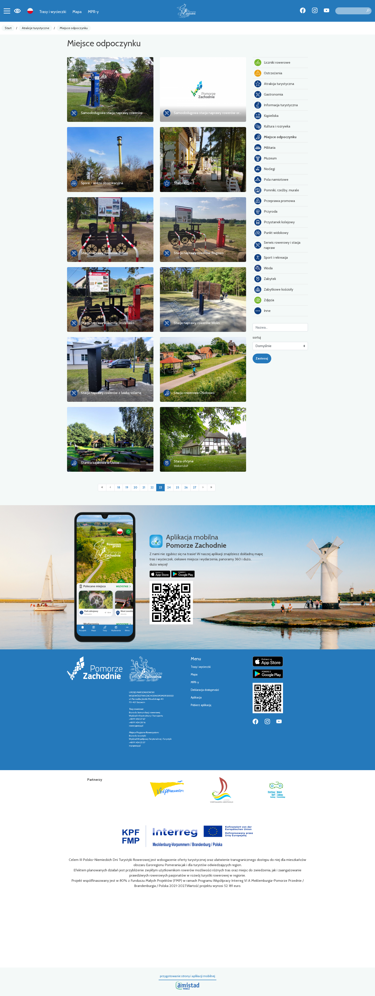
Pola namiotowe (276, 179)
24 (169, 487)
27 (194, 487)
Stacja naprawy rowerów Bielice (104, 253)
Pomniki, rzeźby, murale (281, 190)
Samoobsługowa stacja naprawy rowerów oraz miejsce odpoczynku (224, 113)
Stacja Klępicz (184, 183)
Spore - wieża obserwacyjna (102, 183)
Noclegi (269, 169)
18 (118, 487)
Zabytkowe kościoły (278, 289)
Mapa (77, 11)
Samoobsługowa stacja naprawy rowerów (112, 113)
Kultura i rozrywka (277, 126)
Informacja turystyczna (281, 105)
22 (152, 487)
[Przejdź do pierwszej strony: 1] (102, 487)
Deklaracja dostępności (205, 690)
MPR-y (93, 11)
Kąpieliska (271, 116)
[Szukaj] (368, 11)
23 (160, 487)
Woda (268, 268)
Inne (267, 311)
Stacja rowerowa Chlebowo (194, 393)
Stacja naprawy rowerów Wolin (197, 323)
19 (126, 487)
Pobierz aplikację (201, 705)
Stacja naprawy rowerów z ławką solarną (111, 393)
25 (177, 487)
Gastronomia (273, 94)
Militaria (269, 148)
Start (8, 28)
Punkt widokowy (276, 233)
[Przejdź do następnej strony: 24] (203, 487)
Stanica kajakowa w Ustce (100, 463)
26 (186, 487)
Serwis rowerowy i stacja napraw (282, 245)
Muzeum (270, 158)
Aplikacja (196, 697)
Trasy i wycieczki (52, 11)
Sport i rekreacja (276, 257)
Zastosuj (262, 358)
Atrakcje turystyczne (35, 28)
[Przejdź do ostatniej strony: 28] (211, 487)
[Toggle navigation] (6, 10)
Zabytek (270, 279)
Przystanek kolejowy (279, 222)
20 (135, 487)
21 (144, 487)
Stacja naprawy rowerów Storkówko (107, 323)
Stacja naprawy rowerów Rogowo (199, 253)
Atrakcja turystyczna (279, 84)
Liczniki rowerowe (277, 62)
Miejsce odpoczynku (74, 28)
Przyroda (270, 211)
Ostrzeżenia (273, 73)
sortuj (257, 337)
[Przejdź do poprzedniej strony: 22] (110, 487)
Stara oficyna (183, 461)
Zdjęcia (269, 300)
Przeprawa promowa (279, 201)
